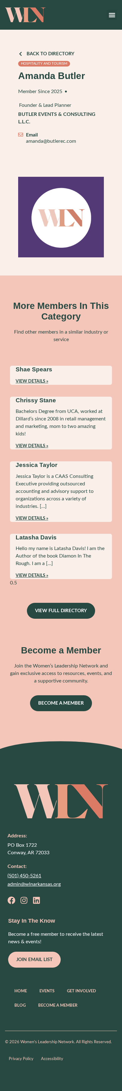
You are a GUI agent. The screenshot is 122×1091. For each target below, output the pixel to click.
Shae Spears (34, 369)
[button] (112, 15)
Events (46, 991)
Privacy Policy (21, 1059)
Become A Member (57, 1005)
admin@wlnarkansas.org (34, 884)
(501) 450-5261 (24, 875)
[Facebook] (11, 900)
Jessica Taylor (36, 465)
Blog (20, 1005)
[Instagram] (24, 900)
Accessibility (52, 1059)
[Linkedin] (36, 900)
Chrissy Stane (36, 400)
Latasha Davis (36, 537)
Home (20, 991)
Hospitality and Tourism (44, 63)
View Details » (32, 381)
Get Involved (81, 991)
